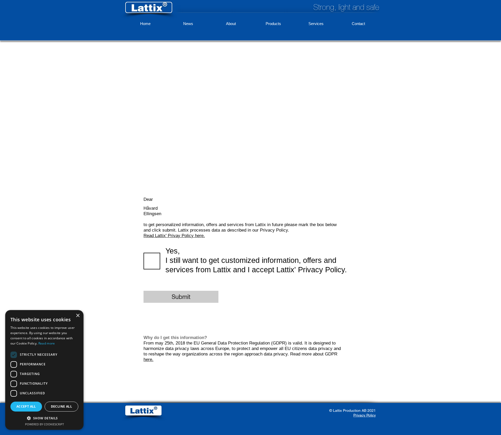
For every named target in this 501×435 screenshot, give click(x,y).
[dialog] (44, 370)
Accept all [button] (26, 406)
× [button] (78, 316)
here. (148, 359)
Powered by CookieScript (44, 424)
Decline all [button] (61, 406)
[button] (44, 418)
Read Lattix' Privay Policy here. (174, 235)
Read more (46, 343)
